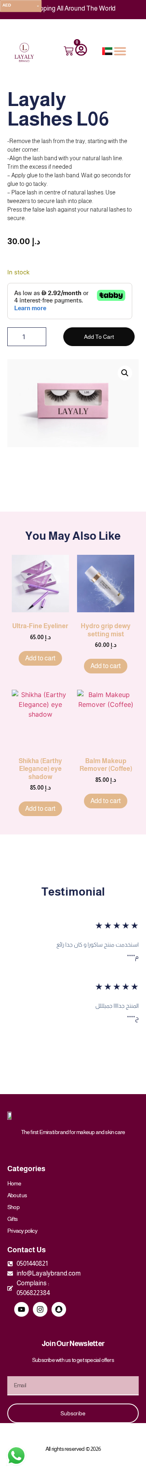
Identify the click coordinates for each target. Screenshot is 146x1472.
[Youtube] (21, 1309)
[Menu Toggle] (120, 50)
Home (14, 1183)
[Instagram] (40, 1309)
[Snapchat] (59, 1309)
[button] (125, 373)
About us (17, 1195)
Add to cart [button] (40, 658)
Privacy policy (22, 1230)
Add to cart (99, 336)
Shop (13, 1207)
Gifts (12, 1219)
